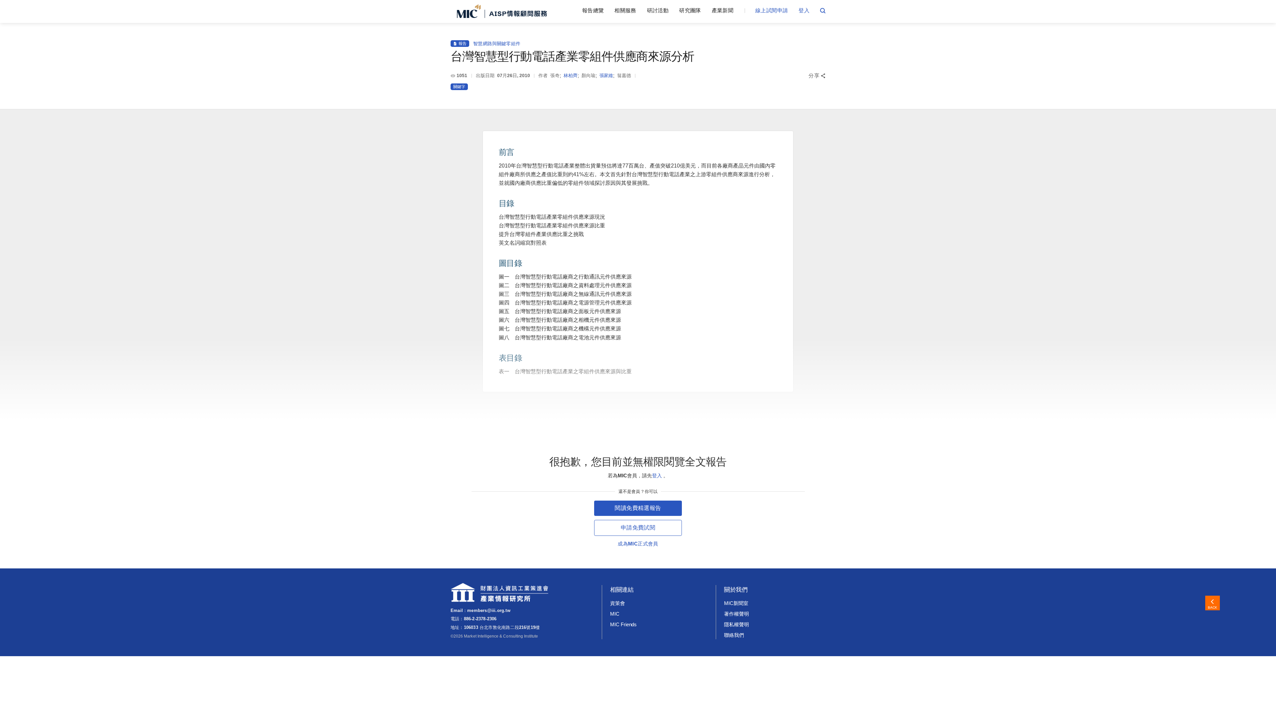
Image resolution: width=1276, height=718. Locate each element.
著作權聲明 (736, 614)
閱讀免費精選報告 (638, 508)
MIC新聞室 (736, 603)
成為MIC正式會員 (638, 543)
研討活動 (658, 10)
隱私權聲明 (736, 624)
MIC (614, 614)
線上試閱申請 (771, 10)
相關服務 (625, 10)
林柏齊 (571, 75)
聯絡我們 (734, 635)
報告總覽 (593, 10)
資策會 (617, 603)
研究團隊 (690, 10)
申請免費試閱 (638, 528)
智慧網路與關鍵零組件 (496, 43)
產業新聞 (722, 10)
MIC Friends (623, 624)
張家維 (606, 75)
